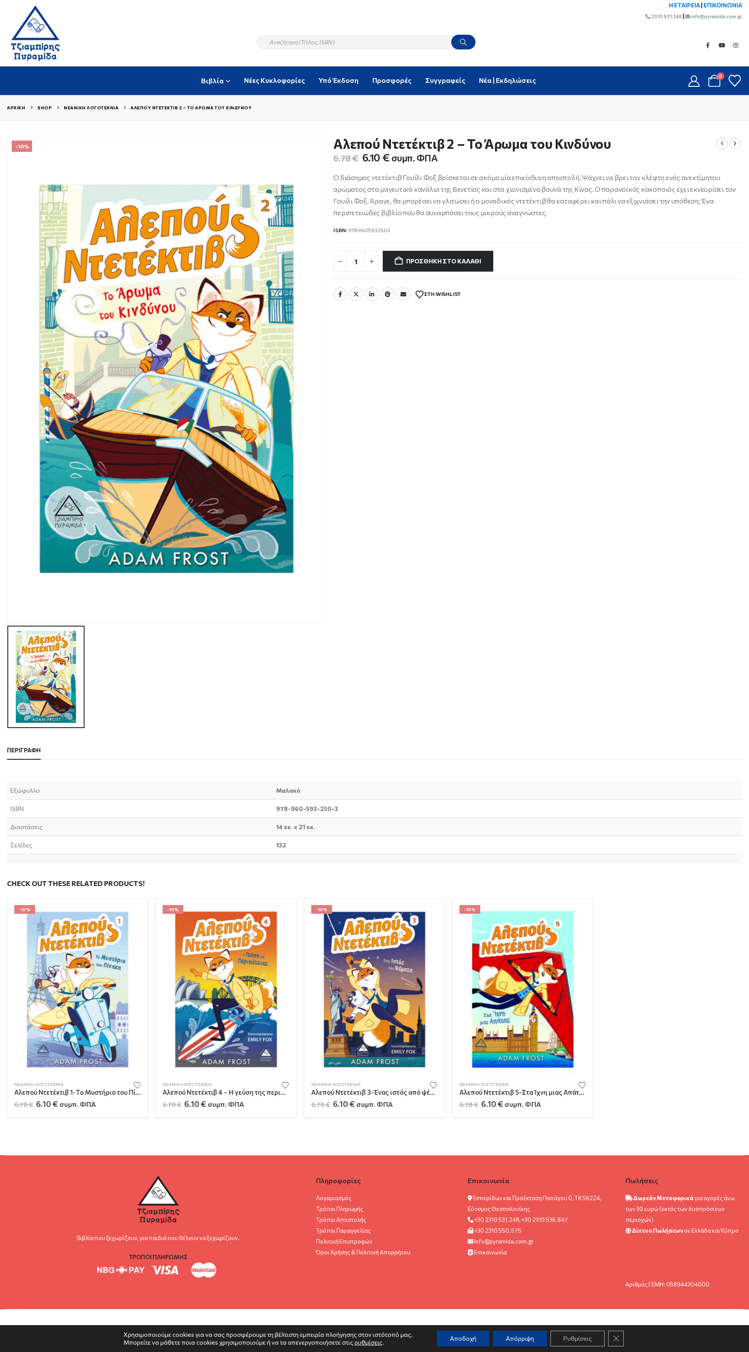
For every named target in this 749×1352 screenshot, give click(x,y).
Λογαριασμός (334, 1197)
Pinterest (387, 294)
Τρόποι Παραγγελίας (343, 1230)
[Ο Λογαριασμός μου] (694, 81)
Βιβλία (212, 80)
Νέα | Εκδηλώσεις (507, 80)
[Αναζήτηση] (463, 42)
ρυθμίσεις (368, 1342)
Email (403, 294)
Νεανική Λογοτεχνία (39, 1084)
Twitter (356, 294)
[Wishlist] (734, 81)
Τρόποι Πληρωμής (339, 1208)
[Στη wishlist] (137, 1084)
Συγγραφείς (445, 80)
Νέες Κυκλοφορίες (274, 80)
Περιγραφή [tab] (24, 750)
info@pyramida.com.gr (716, 16)
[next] (735, 144)
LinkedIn (372, 294)
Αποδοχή (463, 1338)
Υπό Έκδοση (338, 80)
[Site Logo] (31, 33)
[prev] (722, 144)
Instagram (735, 45)
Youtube (722, 45)
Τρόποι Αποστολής (341, 1219)
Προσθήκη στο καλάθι (443, 261)
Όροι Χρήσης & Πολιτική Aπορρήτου (363, 1252)
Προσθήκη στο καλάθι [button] (126, 919)
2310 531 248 (666, 16)
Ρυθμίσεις (577, 1338)
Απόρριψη (520, 1338)
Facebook (708, 45)
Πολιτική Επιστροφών (344, 1241)
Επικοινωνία (490, 1252)
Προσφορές (391, 80)
